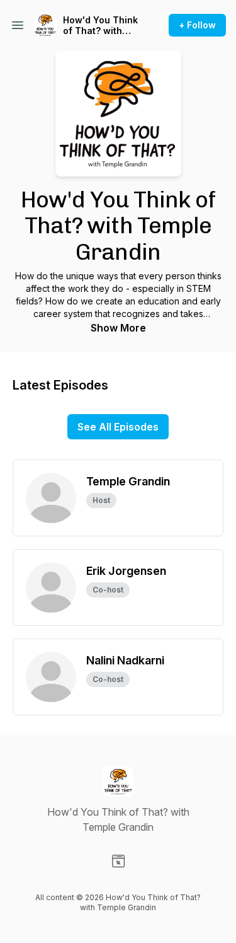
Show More (118, 327)
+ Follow (197, 25)
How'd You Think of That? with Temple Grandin (100, 25)
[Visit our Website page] (118, 861)
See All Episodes (118, 426)
